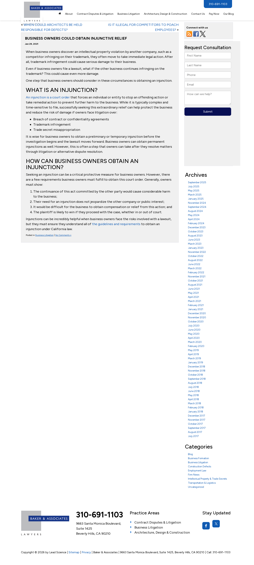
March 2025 (195, 194)
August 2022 (195, 260)
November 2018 (196, 370)
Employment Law (197, 470)
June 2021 (194, 288)
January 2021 (195, 309)
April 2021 (193, 297)
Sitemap (74, 552)
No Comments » (63, 235)
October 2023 (195, 231)
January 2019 (195, 362)
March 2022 (195, 268)
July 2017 (193, 436)
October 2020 (196, 321)
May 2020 (194, 333)
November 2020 (197, 317)
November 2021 (196, 276)
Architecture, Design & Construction (162, 532)
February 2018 (196, 407)
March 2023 (194, 243)
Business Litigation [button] (129, 13)
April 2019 (193, 354)
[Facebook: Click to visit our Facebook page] (206, 525)
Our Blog (228, 13)
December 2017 (196, 415)
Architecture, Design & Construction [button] (165, 13)
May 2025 (193, 190)
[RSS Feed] (189, 33)
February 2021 (196, 305)
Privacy (86, 552)
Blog (190, 454)
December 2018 (196, 366)
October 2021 (195, 280)
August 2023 (195, 235)
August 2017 (195, 432)
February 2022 (196, 272)
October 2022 (195, 256)
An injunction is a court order (48, 97)
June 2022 (194, 264)
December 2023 (196, 227)
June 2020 (194, 329)
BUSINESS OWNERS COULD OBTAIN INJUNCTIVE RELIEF (76, 38)
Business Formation (198, 458)
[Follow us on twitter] (203, 33)
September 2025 (197, 182)
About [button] (69, 13)
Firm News (193, 474)
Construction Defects (199, 466)
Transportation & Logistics (202, 482)
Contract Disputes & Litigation (95, 13)
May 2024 (194, 215)
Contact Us (198, 13)
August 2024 (195, 211)
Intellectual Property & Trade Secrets (207, 478)
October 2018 (195, 374)
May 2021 (193, 293)
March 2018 (194, 403)
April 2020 (194, 338)
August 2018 (195, 383)
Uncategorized (196, 487)
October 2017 (195, 423)
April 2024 (194, 219)
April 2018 (193, 399)
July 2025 (193, 186)
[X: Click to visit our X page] (216, 523)
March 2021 (194, 301)
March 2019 (194, 358)
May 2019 (193, 350)
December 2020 (197, 313)
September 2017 (197, 428)
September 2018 (197, 378)
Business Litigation (44, 235)
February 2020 (196, 346)
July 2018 (193, 387)
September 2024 (197, 207)
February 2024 (196, 223)
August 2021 (195, 284)
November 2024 (197, 202)
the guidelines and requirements (116, 224)
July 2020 (194, 325)
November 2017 (196, 419)
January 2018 (195, 411)
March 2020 (195, 342)
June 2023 (194, 239)
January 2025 (196, 198)
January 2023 (195, 248)
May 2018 (193, 395)
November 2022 (197, 252)
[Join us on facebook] (196, 33)
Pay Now (214, 13)
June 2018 (194, 391)
